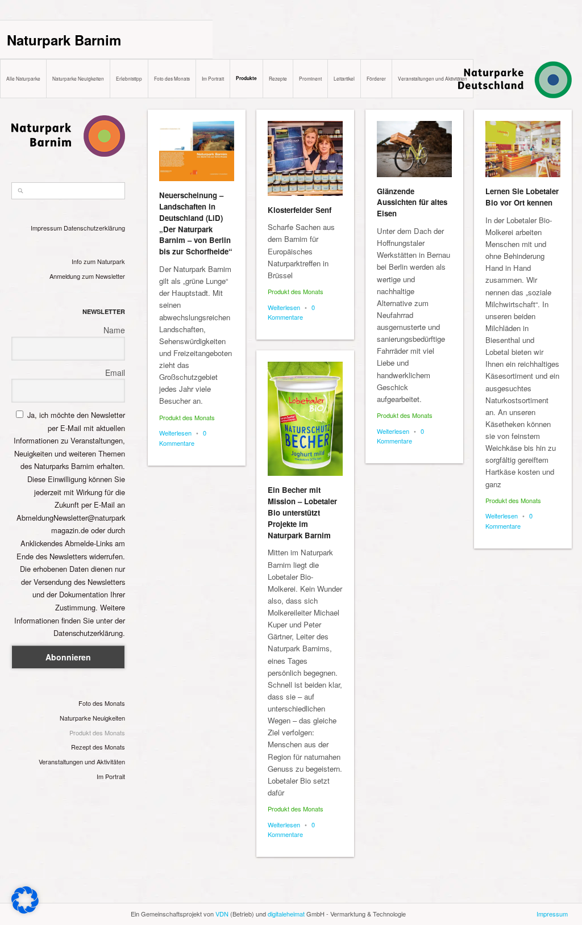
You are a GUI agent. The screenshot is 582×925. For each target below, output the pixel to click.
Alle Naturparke (23, 78)
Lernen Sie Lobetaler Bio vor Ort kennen (522, 197)
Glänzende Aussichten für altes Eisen (412, 202)
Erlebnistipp (129, 78)
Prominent (310, 78)
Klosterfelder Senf (299, 209)
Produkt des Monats (97, 732)
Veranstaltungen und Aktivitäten (432, 78)
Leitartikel (344, 78)
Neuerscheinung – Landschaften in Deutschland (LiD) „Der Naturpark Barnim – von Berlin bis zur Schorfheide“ (195, 223)
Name (114, 330)
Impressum (46, 227)
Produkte (246, 78)
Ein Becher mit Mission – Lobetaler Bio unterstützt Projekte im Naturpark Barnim (302, 512)
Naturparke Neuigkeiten (78, 78)
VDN (221, 913)
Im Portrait (213, 78)
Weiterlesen (175, 432)
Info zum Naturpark (98, 261)
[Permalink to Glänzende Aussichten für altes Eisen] (414, 149)
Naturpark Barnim (64, 39)
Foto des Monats (172, 78)
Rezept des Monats (98, 746)
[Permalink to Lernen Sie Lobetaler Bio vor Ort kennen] (522, 149)
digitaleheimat (286, 913)
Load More (359, 898)
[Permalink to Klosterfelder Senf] (305, 158)
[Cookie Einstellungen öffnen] (25, 910)
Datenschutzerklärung (94, 227)
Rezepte (278, 78)
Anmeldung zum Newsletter (87, 276)
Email (115, 372)
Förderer (376, 78)
